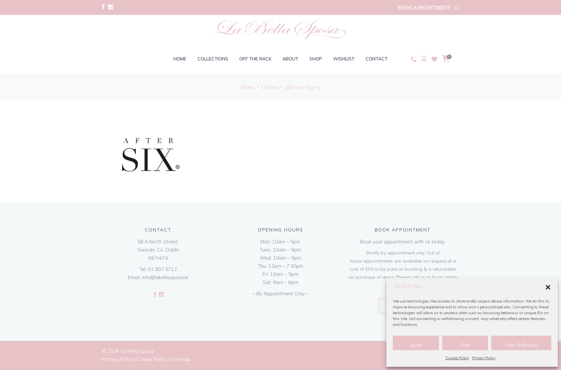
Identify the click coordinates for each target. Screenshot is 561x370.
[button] (548, 287)
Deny (465, 344)
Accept (415, 344)
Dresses (269, 87)
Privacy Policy (483, 357)
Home (248, 87)
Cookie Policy (457, 357)
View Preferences (521, 344)
